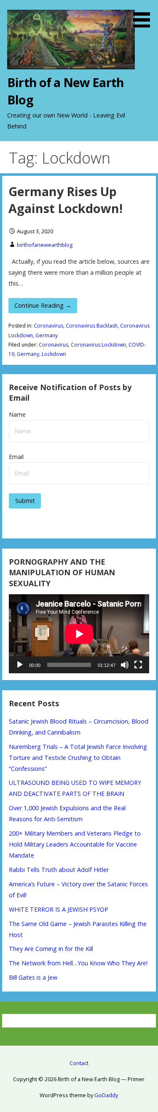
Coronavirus (48, 325)
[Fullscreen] (138, 665)
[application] (79, 633)
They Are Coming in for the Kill (51, 949)
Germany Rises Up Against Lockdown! (65, 199)
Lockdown (54, 354)
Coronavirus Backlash (92, 325)
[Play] (20, 665)
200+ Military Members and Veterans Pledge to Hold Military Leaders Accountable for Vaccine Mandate (75, 844)
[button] (144, 15)
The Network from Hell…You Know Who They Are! (78, 963)
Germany (46, 335)
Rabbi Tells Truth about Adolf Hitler (59, 870)
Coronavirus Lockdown (98, 344)
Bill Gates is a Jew (33, 977)
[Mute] (125, 665)
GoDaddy (106, 1095)
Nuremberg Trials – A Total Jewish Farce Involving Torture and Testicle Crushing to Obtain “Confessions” (78, 758)
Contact (79, 1063)
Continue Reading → (42, 305)
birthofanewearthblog (44, 245)
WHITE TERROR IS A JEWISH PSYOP (58, 909)
